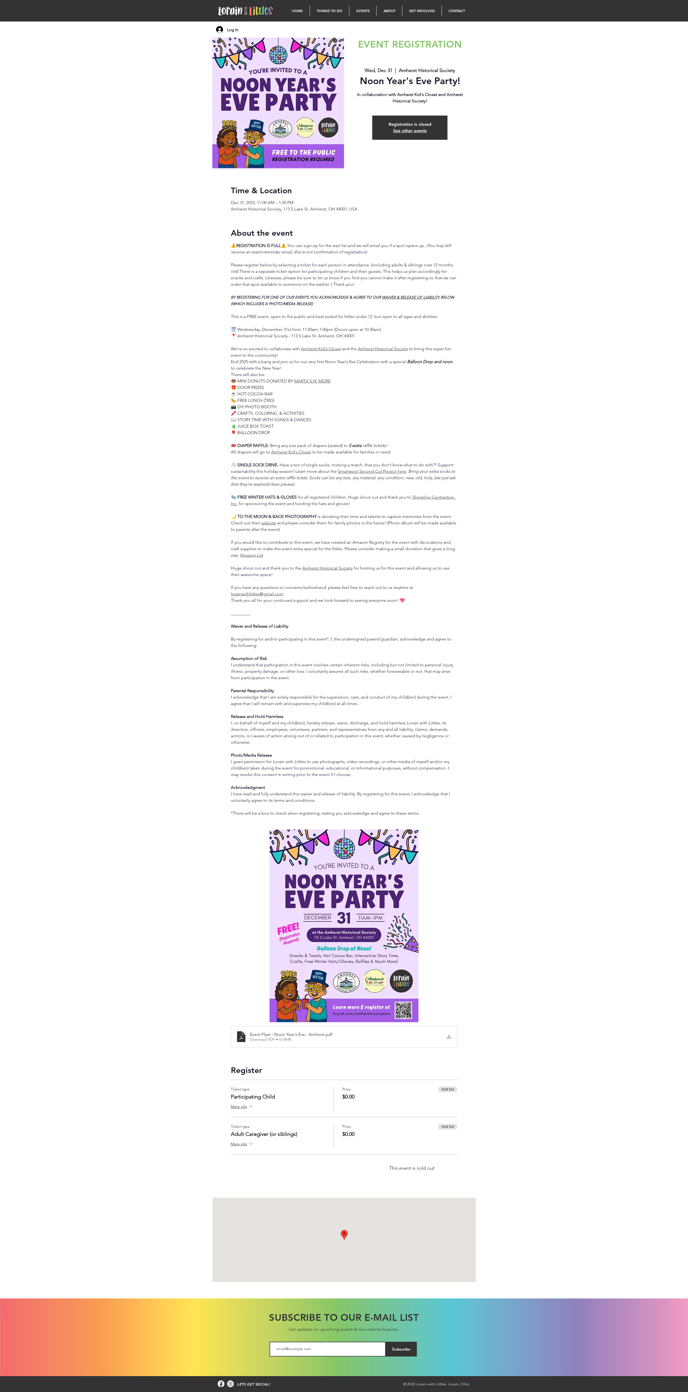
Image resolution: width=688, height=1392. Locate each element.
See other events (410, 130)
